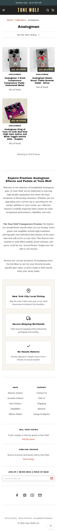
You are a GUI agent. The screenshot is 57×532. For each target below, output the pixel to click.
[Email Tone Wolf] (40, 496)
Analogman (15, 74)
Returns (41, 408)
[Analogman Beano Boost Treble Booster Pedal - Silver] (42, 59)
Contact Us (42, 392)
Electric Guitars (15, 392)
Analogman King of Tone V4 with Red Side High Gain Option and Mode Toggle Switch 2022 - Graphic (14, 134)
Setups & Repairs (41, 414)
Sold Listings (28, 459)
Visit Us (41, 398)
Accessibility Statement (42, 518)
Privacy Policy (11, 518)
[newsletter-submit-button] (52, 479)
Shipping (41, 403)
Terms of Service (25, 518)
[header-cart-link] (52, 10)
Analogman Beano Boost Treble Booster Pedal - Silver (42, 80)
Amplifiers (15, 408)
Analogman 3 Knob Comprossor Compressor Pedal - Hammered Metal (15, 81)
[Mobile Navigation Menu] (4, 10)
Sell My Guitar (28, 439)
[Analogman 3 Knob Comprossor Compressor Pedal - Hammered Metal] (14, 59)
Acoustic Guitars (15, 398)
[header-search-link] (47, 10)
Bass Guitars (15, 403)
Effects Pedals (15, 414)
